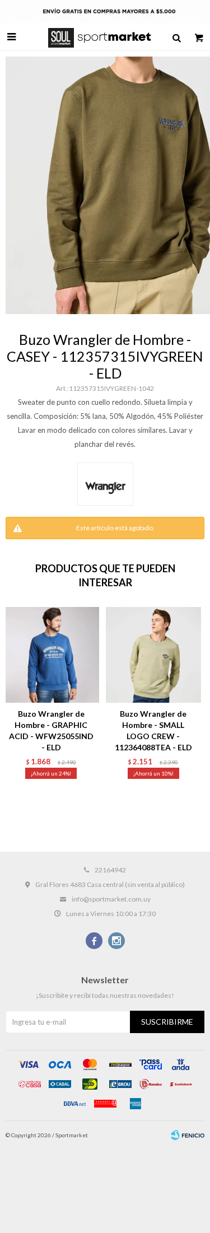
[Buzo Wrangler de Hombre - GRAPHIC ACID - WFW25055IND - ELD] (51, 654)
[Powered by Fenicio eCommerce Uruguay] (187, 1135)
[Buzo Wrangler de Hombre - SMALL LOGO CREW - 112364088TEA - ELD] (153, 654)
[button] (176, 37)
